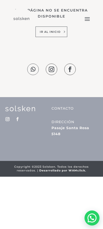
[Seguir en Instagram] (51, 69)
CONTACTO (63, 108)
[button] (92, 217)
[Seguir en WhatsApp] (33, 69)
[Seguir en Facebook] (70, 69)
